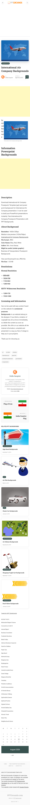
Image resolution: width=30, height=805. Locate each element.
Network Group (5, 656)
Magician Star (5, 660)
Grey (4, 507)
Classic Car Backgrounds (10, 511)
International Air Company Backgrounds (14, 237)
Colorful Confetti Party (7, 670)
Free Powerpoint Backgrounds (17, 764)
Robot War (4, 718)
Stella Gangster (9, 77)
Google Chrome (24, 787)
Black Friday (4, 639)
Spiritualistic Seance (6, 697)
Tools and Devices (7, 446)
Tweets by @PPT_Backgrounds (9, 613)
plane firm (14, 355)
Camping (3, 680)
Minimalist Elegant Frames (8, 622)
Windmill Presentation (7, 711)
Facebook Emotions (6, 636)
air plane (8, 352)
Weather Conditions (6, 684)
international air (5, 355)
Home (5, 764)
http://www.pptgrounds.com (17, 389)
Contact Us (19, 765)
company (15, 352)
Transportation (5, 63)
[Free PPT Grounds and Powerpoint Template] (15, 2)
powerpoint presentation (7, 358)
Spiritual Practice (5, 701)
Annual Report (5, 629)
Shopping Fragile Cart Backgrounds (13, 573)
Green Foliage (4, 673)
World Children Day (6, 707)
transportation (5, 362)
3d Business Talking (6, 694)
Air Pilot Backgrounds (9, 480)
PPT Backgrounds (17, 798)
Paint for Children (6, 646)
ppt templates (19, 358)
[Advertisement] (15, 21)
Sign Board (4, 653)
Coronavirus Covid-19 (7, 626)
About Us (11, 765)
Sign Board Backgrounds (10, 449)
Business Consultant (6, 632)
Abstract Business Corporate (8, 643)
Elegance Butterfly (6, 677)
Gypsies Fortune (5, 704)
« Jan (12, 755)
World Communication (7, 687)
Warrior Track (5, 714)
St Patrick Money (5, 690)
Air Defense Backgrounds (10, 542)
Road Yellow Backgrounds (10, 603)
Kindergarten (4, 663)
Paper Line (4, 649)
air (2, 352)
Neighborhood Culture (7, 721)
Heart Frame (4, 666)
